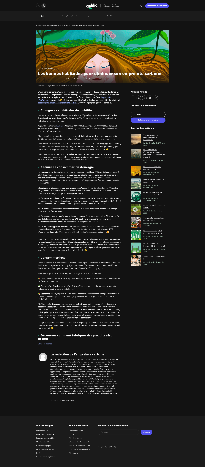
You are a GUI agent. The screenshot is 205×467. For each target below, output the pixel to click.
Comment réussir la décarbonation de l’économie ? (150, 137)
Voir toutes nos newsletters (79, 446)
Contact (72, 434)
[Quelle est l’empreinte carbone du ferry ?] (136, 171)
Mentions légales (75, 438)
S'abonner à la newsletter (148, 120)
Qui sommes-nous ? (77, 431)
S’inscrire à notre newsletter (80, 442)
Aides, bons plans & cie (71, 16)
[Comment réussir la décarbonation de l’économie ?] (136, 139)
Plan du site (73, 453)
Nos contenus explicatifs (45, 457)
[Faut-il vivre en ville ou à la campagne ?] (136, 183)
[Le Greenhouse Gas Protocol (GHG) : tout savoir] (136, 248)
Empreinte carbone (46, 68)
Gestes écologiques (132, 16)
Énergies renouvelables (93, 16)
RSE (38, 453)
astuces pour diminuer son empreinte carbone (58, 103)
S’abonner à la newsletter (157, 6)
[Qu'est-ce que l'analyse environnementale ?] (136, 196)
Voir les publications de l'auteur (63, 400)
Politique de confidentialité (79, 449)
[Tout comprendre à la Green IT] (136, 260)
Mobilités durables (113, 16)
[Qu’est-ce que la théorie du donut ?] (136, 209)
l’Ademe (59, 126)
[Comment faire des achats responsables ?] (136, 222)
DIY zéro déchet (45, 344)
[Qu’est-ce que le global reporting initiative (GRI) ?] (136, 235)
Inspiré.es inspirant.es (153, 16)
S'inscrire (146, 432)
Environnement (52, 16)
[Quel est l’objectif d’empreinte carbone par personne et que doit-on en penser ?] (136, 154)
